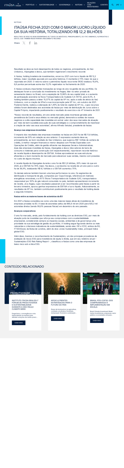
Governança (64, 5)
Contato (104, 5)
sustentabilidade (46, 5)
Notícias (78, 5)
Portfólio (30, 5)
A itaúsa (18, 5)
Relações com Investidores (92, 5)
